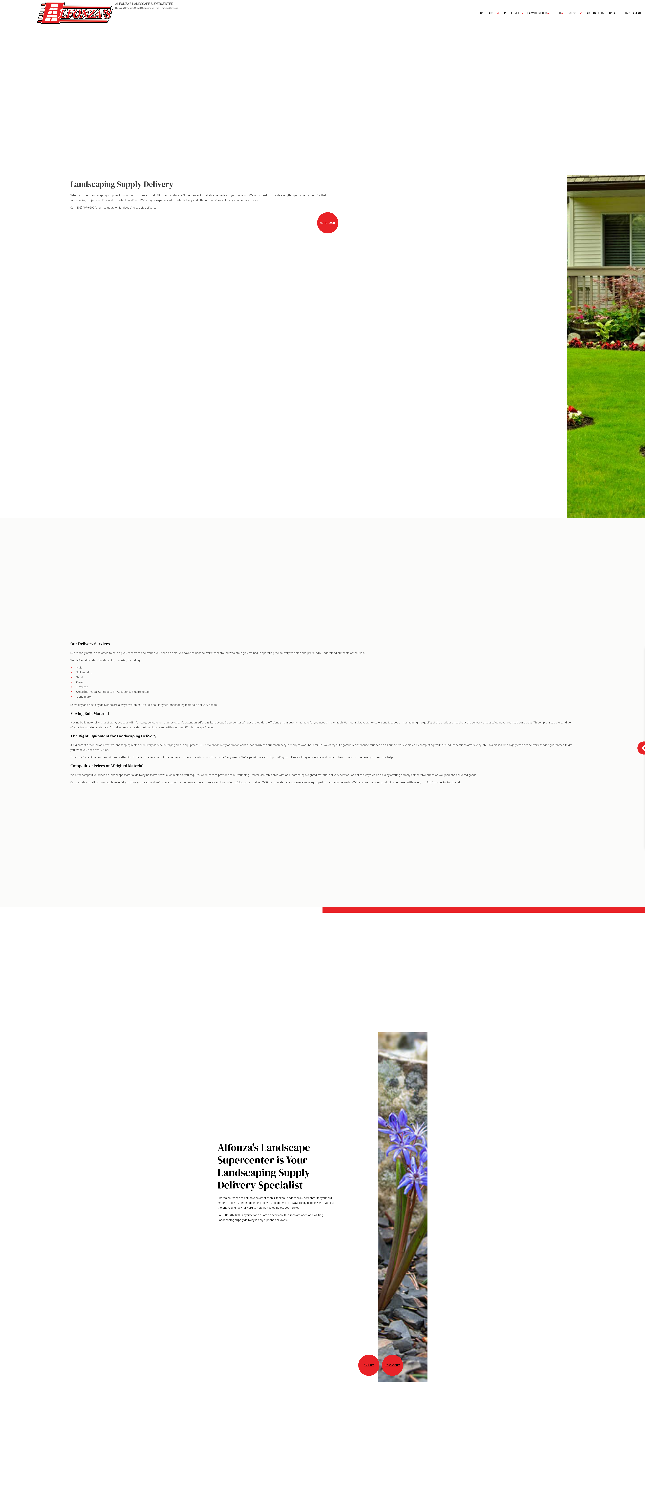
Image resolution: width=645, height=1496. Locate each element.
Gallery (598, 12)
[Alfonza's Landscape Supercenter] (75, 12)
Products (573, 12)
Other (557, 12)
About (493, 12)
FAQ (587, 12)
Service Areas (631, 12)
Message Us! (392, 1365)
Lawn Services (537, 12)
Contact (613, 12)
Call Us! (369, 1365)
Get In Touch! (327, 222)
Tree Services (512, 12)
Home (482, 12)
